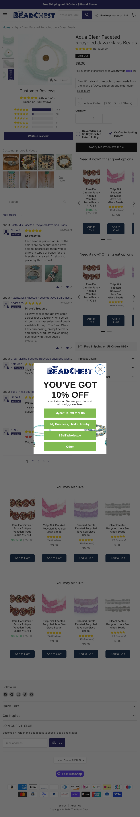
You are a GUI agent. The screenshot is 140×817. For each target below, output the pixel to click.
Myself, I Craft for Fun (70, 412)
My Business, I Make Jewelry (70, 424)
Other (70, 446)
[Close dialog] (100, 369)
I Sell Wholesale (70, 435)
